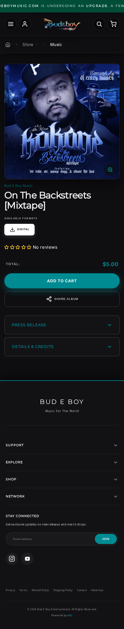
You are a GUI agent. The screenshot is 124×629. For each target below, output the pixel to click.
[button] (17, 247)
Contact (82, 590)
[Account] (24, 24)
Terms (23, 590)
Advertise (97, 590)
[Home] (8, 44)
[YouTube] (27, 559)
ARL (70, 615)
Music (56, 44)
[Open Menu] (10, 24)
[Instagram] (12, 559)
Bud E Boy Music (18, 186)
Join (106, 539)
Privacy (10, 590)
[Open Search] (99, 24)
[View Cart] (113, 24)
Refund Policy (40, 590)
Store (27, 44)
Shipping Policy (63, 590)
